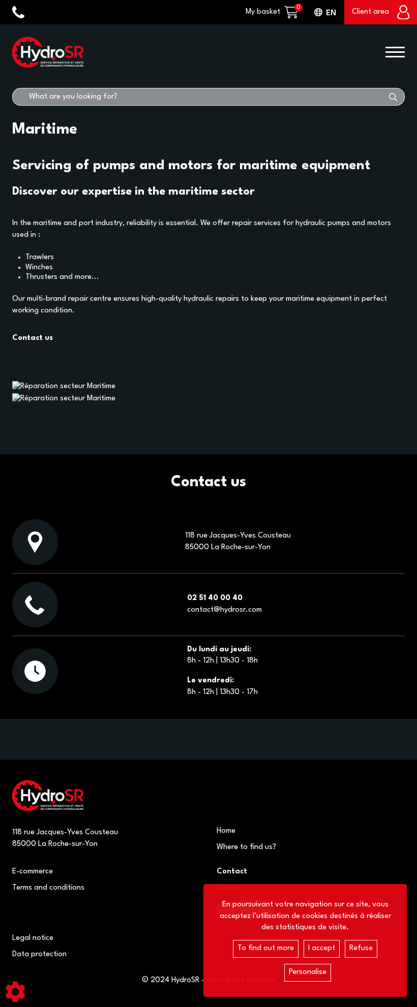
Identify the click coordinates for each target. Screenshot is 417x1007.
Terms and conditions (48, 888)
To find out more (265, 948)
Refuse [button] (361, 948)
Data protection (39, 954)
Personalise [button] (307, 972)
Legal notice (32, 938)
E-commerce (32, 871)
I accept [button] (321, 948)
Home (226, 831)
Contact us (32, 338)
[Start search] (393, 97)
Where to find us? (246, 847)
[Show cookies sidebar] (15, 992)
